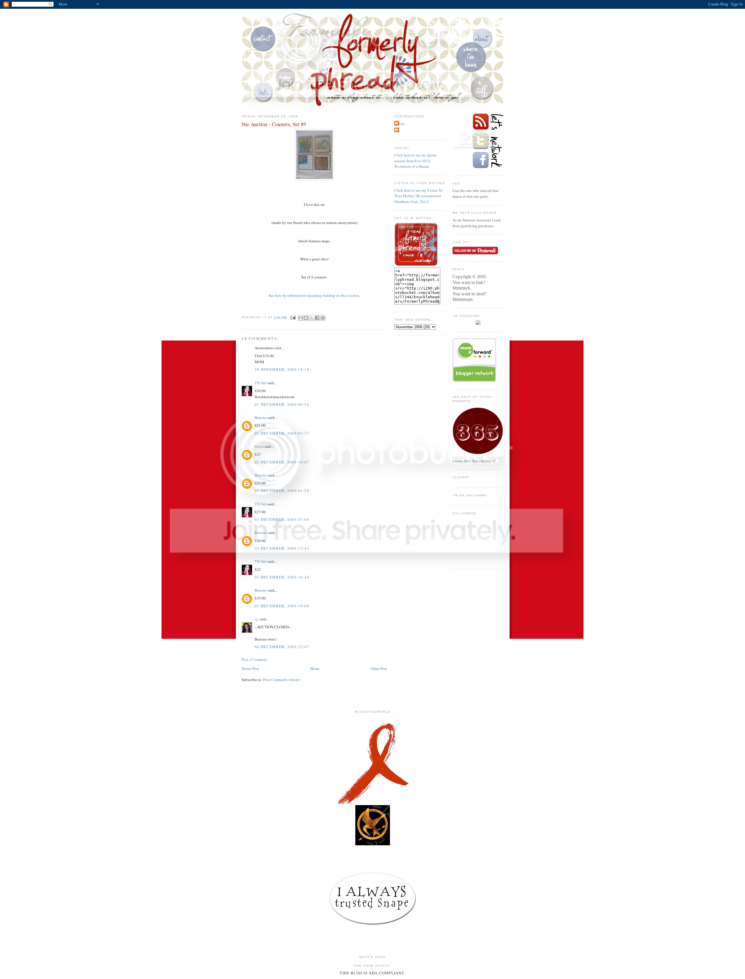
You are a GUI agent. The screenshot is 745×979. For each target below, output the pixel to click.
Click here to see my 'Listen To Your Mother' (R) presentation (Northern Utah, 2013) (418, 196)
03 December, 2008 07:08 (282, 519)
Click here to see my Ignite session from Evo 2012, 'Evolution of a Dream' (415, 160)
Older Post (379, 668)
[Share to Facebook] (317, 318)
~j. (257, 619)
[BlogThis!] (306, 318)
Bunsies (261, 417)
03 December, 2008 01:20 (282, 490)
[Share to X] (312, 318)
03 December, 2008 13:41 (282, 548)
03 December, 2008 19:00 (282, 605)
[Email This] (301, 318)
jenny (400, 123)
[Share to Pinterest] (323, 318)
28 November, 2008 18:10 (282, 369)
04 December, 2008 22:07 (282, 646)
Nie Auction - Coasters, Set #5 (274, 124)
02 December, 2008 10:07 (282, 462)
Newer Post (250, 668)
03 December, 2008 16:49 (282, 577)
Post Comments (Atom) (281, 679)
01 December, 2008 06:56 (282, 404)
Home (315, 668)
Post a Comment (254, 659)
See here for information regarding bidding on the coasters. (314, 295)
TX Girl (261, 382)
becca (259, 446)
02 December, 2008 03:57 (282, 433)
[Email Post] (293, 317)
